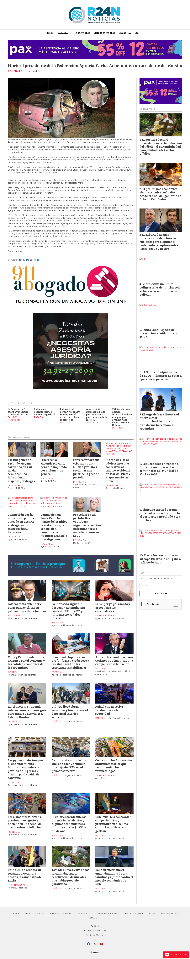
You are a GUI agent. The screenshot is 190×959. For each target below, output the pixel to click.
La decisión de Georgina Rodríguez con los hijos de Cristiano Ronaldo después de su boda (70, 932)
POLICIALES (15, 71)
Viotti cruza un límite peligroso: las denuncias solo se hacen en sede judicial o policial (160, 289)
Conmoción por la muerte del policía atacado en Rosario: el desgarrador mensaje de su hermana (21, 523)
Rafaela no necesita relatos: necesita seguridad (44, 412)
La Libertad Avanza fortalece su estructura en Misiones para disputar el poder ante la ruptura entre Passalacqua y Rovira (27, 934)
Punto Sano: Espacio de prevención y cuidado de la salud (158, 333)
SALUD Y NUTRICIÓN (14, 418)
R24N (143, 573)
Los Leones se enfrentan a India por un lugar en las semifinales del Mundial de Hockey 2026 (159, 469)
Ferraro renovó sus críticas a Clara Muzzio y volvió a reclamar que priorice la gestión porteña (86, 468)
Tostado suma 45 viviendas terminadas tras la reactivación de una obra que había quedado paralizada (70, 877)
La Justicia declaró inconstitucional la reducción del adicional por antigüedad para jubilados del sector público (161, 146)
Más (137, 33)
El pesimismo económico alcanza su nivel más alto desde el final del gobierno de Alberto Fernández (160, 194)
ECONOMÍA (125, 33)
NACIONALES (83, 33)
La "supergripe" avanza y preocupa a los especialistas (18, 412)
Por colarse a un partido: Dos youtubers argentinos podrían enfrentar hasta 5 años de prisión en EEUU (87, 525)
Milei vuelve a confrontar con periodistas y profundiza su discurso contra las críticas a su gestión (113, 824)
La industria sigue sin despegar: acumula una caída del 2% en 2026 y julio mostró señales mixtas (68, 611)
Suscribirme (161, 593)
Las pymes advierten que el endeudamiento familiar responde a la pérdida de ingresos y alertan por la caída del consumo (25, 769)
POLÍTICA (65, 422)
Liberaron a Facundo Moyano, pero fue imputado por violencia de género (53, 467)
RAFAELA (63, 33)
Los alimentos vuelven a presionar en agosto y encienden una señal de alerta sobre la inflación (25, 822)
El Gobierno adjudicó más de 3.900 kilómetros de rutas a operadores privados (161, 375)
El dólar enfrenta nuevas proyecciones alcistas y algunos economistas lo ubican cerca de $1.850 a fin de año (69, 824)
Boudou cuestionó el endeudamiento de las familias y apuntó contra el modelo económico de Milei (114, 877)
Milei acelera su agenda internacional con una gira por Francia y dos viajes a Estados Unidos (122, 417)
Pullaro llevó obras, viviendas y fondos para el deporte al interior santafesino (70, 414)
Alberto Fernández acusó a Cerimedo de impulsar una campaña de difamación (114, 660)
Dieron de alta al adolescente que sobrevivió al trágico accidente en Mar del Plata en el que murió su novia (119, 470)
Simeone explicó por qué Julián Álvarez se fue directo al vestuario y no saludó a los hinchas (160, 515)
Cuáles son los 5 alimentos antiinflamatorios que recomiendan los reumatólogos (113, 766)
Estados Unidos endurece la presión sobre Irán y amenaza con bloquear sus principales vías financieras (114, 934)
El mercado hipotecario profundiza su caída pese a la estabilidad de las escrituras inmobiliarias (70, 662)
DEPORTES (57, 942)
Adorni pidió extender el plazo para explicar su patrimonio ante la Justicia (96, 414)
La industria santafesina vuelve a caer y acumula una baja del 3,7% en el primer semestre (69, 766)
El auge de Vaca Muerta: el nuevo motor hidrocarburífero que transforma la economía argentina (159, 421)
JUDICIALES (92, 422)
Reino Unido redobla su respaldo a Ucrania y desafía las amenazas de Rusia (25, 875)
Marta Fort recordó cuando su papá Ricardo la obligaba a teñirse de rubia (160, 559)
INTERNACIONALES (104, 33)
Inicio (50, 33)
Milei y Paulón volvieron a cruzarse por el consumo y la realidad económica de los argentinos (26, 662)
